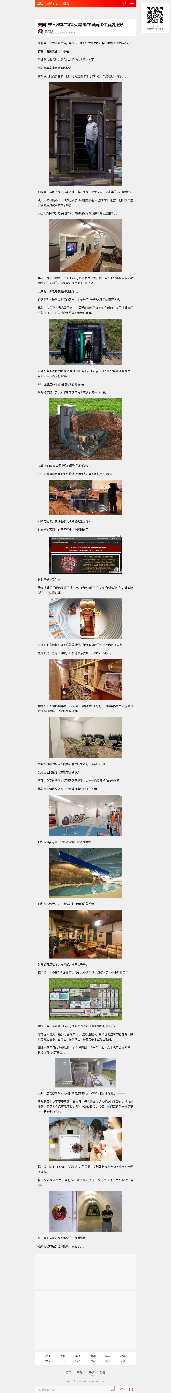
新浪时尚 (52, 4)
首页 (68, 1372)
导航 (80, 1372)
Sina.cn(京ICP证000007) (77, 1381)
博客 (93, 1356)
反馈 (91, 1372)
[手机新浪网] (40, 4)
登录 (103, 1372)
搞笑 (48, 1361)
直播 (63, 1356)
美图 (78, 1356)
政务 (123, 1356)
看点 (108, 1356)
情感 (78, 1361)
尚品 (66, 4)
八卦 (63, 1361)
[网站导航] (132, 4)
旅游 (93, 1361)
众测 (123, 1361)
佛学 (108, 1361)
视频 (48, 1356)
